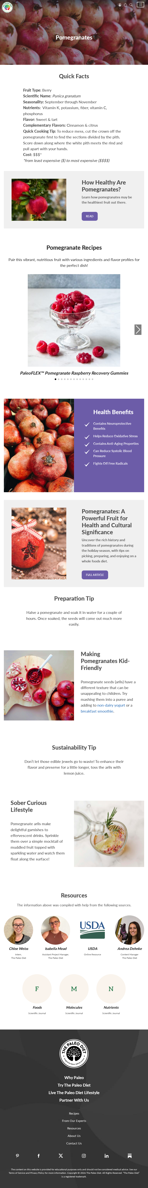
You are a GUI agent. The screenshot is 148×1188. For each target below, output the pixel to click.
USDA (92, 948)
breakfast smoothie (97, 711)
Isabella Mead (55, 948)
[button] (140, 4)
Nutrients (111, 1007)
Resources (74, 1128)
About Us (74, 1135)
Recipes (74, 1113)
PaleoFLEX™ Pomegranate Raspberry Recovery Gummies (74, 373)
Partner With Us (74, 1100)
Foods (37, 1007)
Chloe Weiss (18, 948)
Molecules (74, 1007)
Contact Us (74, 1143)
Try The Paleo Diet (74, 1085)
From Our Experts (74, 1120)
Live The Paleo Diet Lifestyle (74, 1092)
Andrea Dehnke (129, 948)
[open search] (131, 4)
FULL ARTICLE (95, 574)
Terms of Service (17, 1172)
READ (89, 216)
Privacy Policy (37, 1172)
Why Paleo (74, 1077)
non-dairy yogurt (111, 705)
